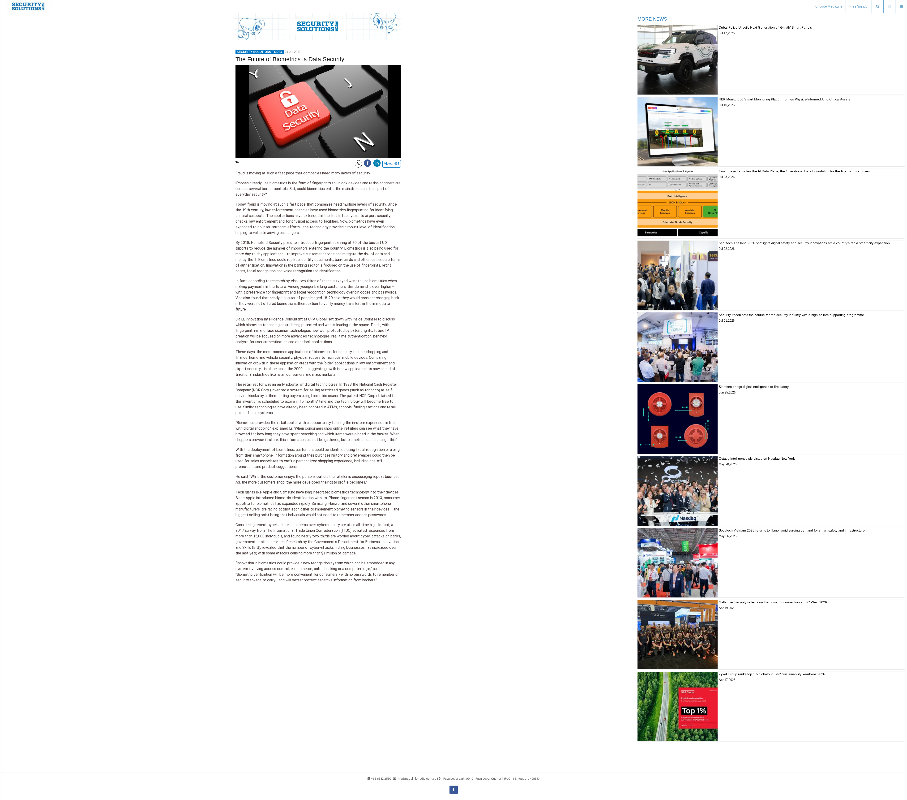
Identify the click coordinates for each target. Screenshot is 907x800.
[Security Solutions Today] (28, 6)
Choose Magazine (829, 6)
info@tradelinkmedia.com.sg (416, 778)
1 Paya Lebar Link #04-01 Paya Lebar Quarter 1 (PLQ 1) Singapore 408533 (490, 778)
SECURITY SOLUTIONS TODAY (259, 52)
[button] (877, 6)
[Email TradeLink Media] (889, 6)
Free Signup (859, 6)
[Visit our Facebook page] (453, 790)
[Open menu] (901, 6)
